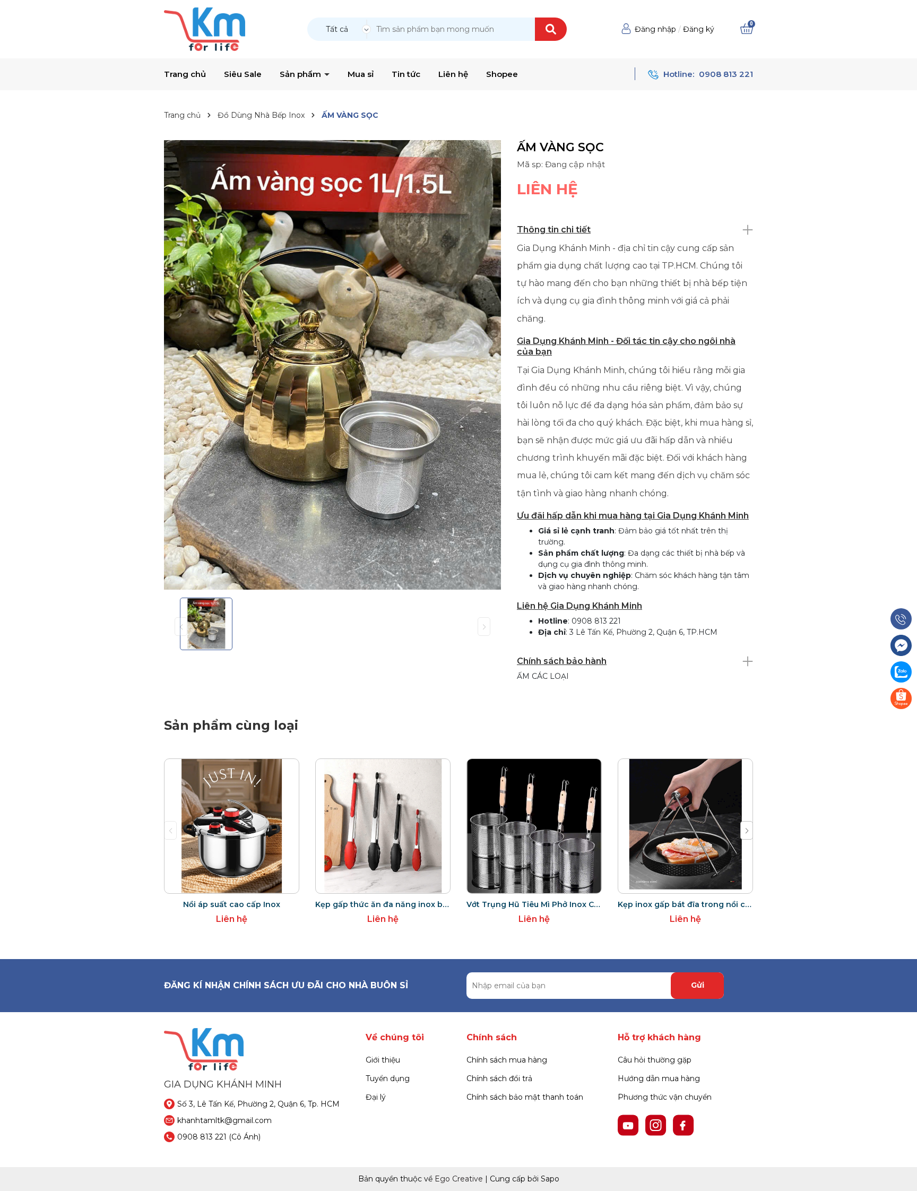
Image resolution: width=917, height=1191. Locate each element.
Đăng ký (698, 29)
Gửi (697, 985)
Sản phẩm (301, 74)
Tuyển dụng (388, 1078)
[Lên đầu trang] (898, 1172)
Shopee (502, 74)
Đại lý (376, 1097)
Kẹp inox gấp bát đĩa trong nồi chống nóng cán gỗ (685, 904)
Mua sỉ (361, 74)
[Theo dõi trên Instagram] (657, 1124)
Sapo (550, 1179)
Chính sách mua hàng (506, 1060)
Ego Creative (459, 1179)
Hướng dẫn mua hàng (659, 1078)
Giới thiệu (383, 1060)
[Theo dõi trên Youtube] (629, 1124)
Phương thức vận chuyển (665, 1097)
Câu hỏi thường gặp (654, 1060)
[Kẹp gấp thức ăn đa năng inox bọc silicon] (383, 826)
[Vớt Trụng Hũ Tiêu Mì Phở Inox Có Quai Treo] (534, 826)
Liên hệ (453, 74)
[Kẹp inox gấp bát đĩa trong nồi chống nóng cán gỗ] (685, 826)
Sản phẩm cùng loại (231, 725)
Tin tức (406, 74)
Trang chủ (185, 74)
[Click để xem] (332, 365)
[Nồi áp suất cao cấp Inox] (232, 826)
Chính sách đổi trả (499, 1078)
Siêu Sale (243, 74)
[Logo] (204, 28)
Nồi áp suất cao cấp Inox (231, 904)
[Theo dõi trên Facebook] (683, 1124)
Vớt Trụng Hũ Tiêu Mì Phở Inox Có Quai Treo (534, 904)
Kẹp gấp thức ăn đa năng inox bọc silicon (383, 904)
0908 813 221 (726, 74)
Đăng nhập (655, 29)
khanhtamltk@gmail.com (224, 1120)
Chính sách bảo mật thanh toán (524, 1097)
